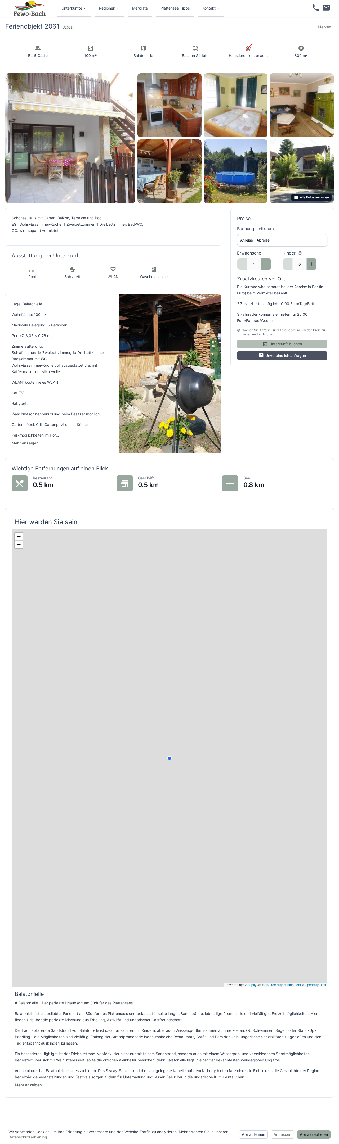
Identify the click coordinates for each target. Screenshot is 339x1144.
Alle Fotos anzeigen (314, 197)
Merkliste (140, 8)
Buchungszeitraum (255, 228)
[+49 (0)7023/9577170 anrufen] (315, 8)
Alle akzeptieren (314, 1134)
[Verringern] (242, 264)
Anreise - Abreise (255, 240)
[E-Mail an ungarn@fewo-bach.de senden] (326, 8)
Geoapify (249, 984)
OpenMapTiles (315, 984)
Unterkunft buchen (285, 344)
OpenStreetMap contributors (280, 984)
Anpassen (282, 1134)
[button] (19, 537)
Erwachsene (249, 253)
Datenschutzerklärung (27, 1137)
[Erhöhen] (266, 264)
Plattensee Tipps (175, 8)
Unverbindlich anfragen (285, 355)
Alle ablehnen (253, 1134)
